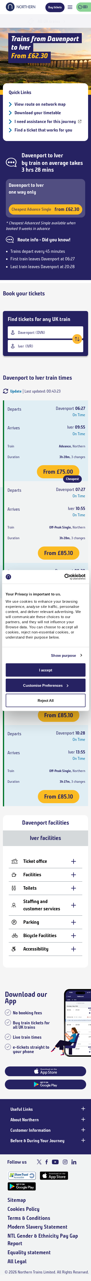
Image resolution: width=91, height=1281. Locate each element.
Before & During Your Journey (37, 1140)
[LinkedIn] (73, 1161)
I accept (45, 670)
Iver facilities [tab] (45, 838)
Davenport (34, 155)
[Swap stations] (77, 339)
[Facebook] (46, 1161)
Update (16, 391)
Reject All (46, 700)
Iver (58, 155)
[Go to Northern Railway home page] (20, 9)
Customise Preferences (43, 685)
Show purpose (63, 655)
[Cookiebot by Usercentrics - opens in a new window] (64, 577)
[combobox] (45, 332)
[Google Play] (22, 1186)
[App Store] (54, 1175)
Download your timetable (38, 112)
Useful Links (21, 1109)
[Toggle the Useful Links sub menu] (82, 1108)
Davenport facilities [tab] (45, 822)
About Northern (24, 1119)
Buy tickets (55, 7)
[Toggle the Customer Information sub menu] (82, 1129)
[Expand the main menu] (70, 7)
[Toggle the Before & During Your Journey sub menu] (82, 1140)
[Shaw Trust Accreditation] (22, 1175)
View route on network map (40, 104)
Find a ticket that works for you (43, 130)
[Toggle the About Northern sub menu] (82, 1119)
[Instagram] (65, 1161)
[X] (39, 1161)
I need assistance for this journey (45, 121)
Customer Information (30, 1130)
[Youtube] (55, 1161)
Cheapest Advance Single (45, 209)
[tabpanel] (45, 907)
